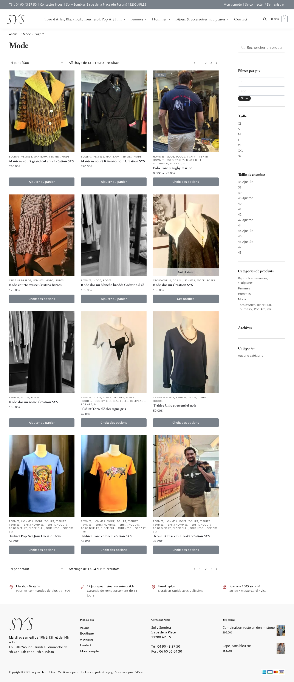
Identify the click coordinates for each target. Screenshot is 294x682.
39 (239, 193)
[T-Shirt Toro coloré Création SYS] (114, 476)
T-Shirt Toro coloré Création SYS (106, 536)
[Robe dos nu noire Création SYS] (42, 352)
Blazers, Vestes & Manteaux (28, 156)
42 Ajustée (245, 220)
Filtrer (244, 98)
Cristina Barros (20, 280)
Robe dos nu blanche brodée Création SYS (112, 285)
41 (239, 209)
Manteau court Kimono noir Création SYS (113, 161)
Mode (27, 34)
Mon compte (233, 4)
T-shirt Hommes (32, 524)
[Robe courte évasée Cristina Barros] (42, 235)
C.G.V (52, 672)
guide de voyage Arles (108, 672)
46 (239, 236)
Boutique (87, 633)
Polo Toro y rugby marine (172, 168)
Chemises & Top (163, 397)
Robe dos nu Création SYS (173, 285)
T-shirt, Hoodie (56, 524)
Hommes (158, 156)
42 (239, 214)
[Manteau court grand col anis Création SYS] (42, 111)
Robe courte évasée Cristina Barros (35, 285)
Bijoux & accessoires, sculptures (253, 280)
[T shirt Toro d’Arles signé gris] (114, 352)
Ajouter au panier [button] (42, 182)
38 (239, 187)
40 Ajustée (245, 198)
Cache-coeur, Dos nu (168, 280)
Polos (180, 156)
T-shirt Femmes (113, 397)
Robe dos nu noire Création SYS (33, 402)
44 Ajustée (245, 231)
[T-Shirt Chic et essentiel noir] (186, 352)
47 (239, 247)
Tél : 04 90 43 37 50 (23, 4)
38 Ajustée (245, 182)
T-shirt (192, 156)
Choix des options (185, 182)
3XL (240, 156)
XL (239, 145)
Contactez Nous (51, 4)
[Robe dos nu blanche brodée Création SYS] (114, 235)
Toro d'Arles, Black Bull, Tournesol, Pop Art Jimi (177, 161)
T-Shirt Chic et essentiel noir (174, 405)
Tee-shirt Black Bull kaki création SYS (181, 536)
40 (239, 204)
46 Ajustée (245, 242)
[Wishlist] (68, 77)
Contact (85, 645)
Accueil (14, 34)
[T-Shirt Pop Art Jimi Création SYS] (42, 476)
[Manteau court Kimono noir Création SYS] (114, 111)
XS (239, 123)
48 (239, 252)
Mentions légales (68, 672)
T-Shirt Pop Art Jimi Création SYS (35, 536)
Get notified (186, 299)
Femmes (54, 156)
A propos (86, 639)
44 (239, 225)
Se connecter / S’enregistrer (265, 4)
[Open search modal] (267, 19)
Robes (60, 280)
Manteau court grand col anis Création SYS (41, 161)
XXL (240, 150)
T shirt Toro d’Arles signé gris (103, 409)
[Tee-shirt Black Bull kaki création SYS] (186, 476)
